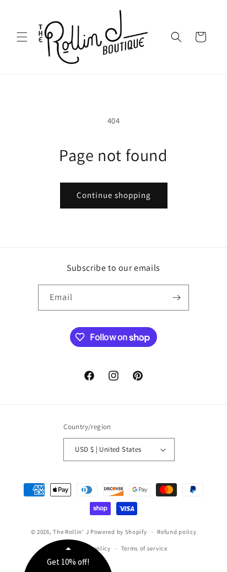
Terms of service (144, 548)
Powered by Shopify (118, 532)
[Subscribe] (176, 298)
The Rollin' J (71, 532)
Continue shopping (114, 195)
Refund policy (176, 532)
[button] (22, 37)
